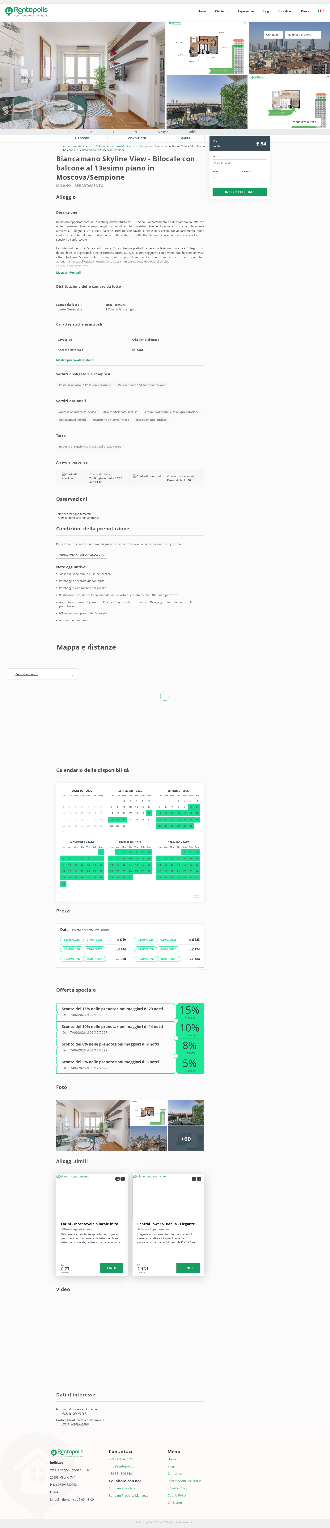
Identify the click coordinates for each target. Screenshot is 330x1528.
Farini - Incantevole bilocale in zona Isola (92, 1224)
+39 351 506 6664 (121, 1473)
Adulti (216, 171)
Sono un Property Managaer (129, 1495)
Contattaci (284, 11)
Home (202, 11)
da (215, 141)
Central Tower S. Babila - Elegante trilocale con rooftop (168, 1224)
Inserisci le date (240, 192)
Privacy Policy (177, 1488)
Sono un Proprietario (124, 1488)
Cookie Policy (177, 1495)
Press (305, 11)
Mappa (185, 138)
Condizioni (137, 138)
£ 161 (142, 1269)
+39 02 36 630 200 (121, 1459)
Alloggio (81, 138)
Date (215, 156)
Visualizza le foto (304, 122)
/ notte (65, 1272)
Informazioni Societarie (184, 1481)
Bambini (246, 171)
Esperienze (246, 11)
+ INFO (111, 1268)
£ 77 (65, 1269)
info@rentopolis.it (122, 1466)
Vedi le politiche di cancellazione (81, 554)
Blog (265, 11)
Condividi (273, 34)
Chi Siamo (222, 11)
